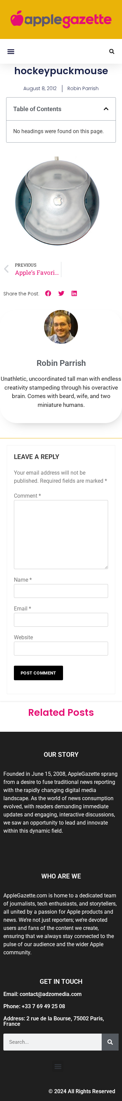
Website (23, 637)
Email (22, 608)
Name (23, 580)
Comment (27, 496)
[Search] (110, 1042)
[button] (10, 51)
